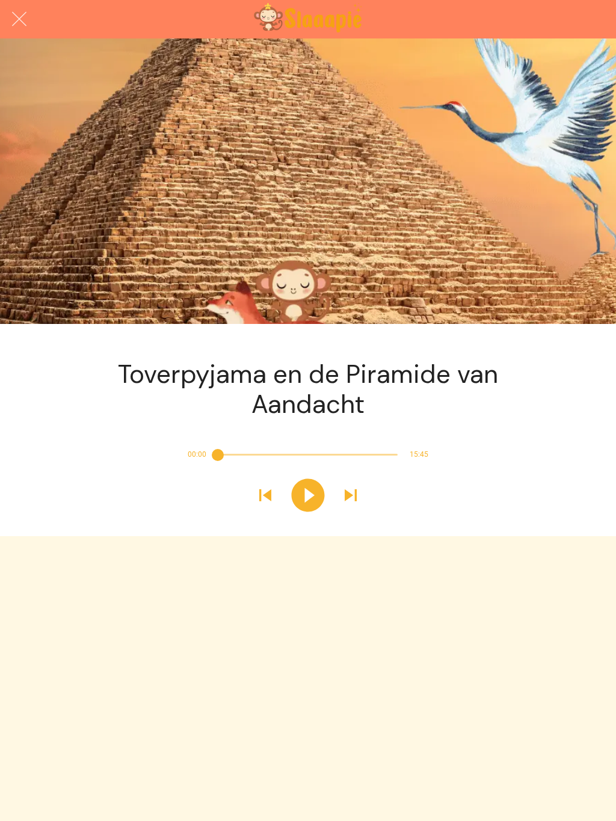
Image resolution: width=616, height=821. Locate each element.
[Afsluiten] (19, 19)
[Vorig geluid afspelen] (265, 496)
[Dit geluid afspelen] (308, 496)
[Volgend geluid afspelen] (351, 496)
